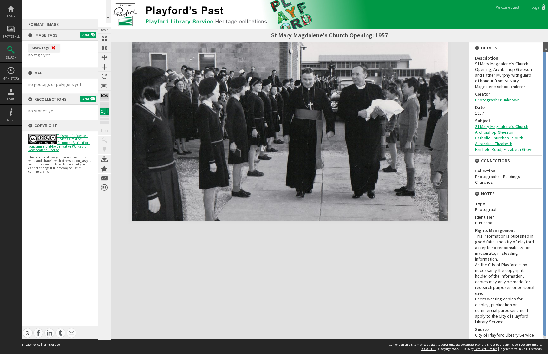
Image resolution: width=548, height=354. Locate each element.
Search (11, 57)
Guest (515, 7)
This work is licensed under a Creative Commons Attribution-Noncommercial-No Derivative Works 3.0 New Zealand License (59, 142)
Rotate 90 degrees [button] (104, 76)
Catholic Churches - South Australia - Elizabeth (499, 140)
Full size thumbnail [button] (104, 38)
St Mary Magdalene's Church (501, 126)
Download (104, 159)
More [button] (11, 120)
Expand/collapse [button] (545, 47)
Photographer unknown (497, 100)
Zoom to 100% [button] (104, 86)
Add (85, 34)
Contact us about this (104, 178)
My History (11, 78)
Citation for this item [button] (104, 187)
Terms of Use (51, 345)
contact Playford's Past (479, 345)
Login (11, 99)
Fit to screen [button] (104, 48)
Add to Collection (104, 168)
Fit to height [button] (104, 67)
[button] (104, 111)
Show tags (41, 47)
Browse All (11, 37)
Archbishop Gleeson (494, 132)
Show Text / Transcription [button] (104, 130)
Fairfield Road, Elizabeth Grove (504, 149)
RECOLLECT (428, 349)
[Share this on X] (28, 329)
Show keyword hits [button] (104, 140)
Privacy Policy (31, 345)
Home (11, 16)
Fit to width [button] (104, 57)
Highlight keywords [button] (104, 149)
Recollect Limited (485, 349)
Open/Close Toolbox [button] (108, 11)
